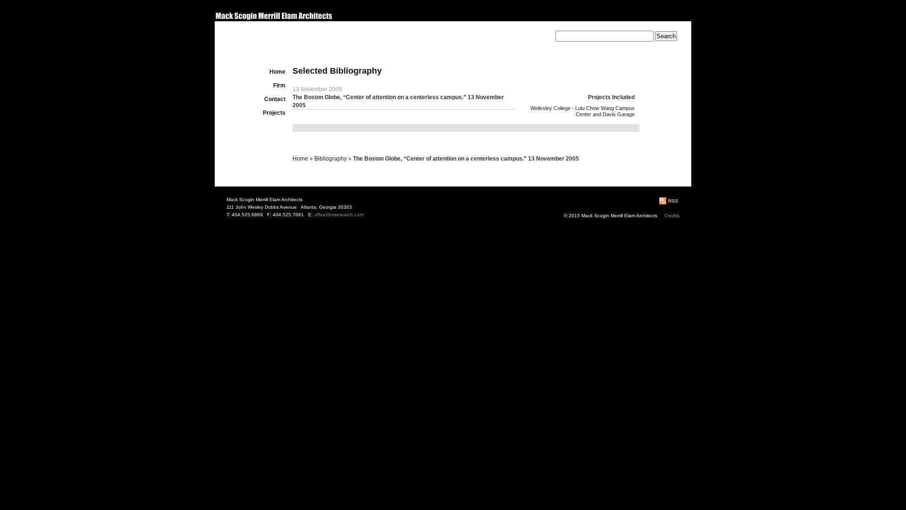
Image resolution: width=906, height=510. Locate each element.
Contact (274, 99)
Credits (672, 215)
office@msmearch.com (338, 214)
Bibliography (330, 158)
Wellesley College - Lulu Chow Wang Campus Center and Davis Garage (582, 111)
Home (277, 71)
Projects (274, 113)
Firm (279, 85)
